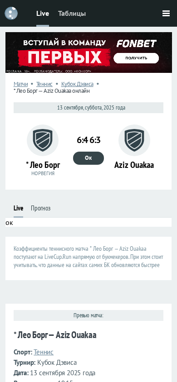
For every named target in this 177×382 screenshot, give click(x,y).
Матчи (21, 84)
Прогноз (40, 208)
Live (42, 13)
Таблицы (72, 13)
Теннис (44, 84)
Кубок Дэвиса (77, 84)
